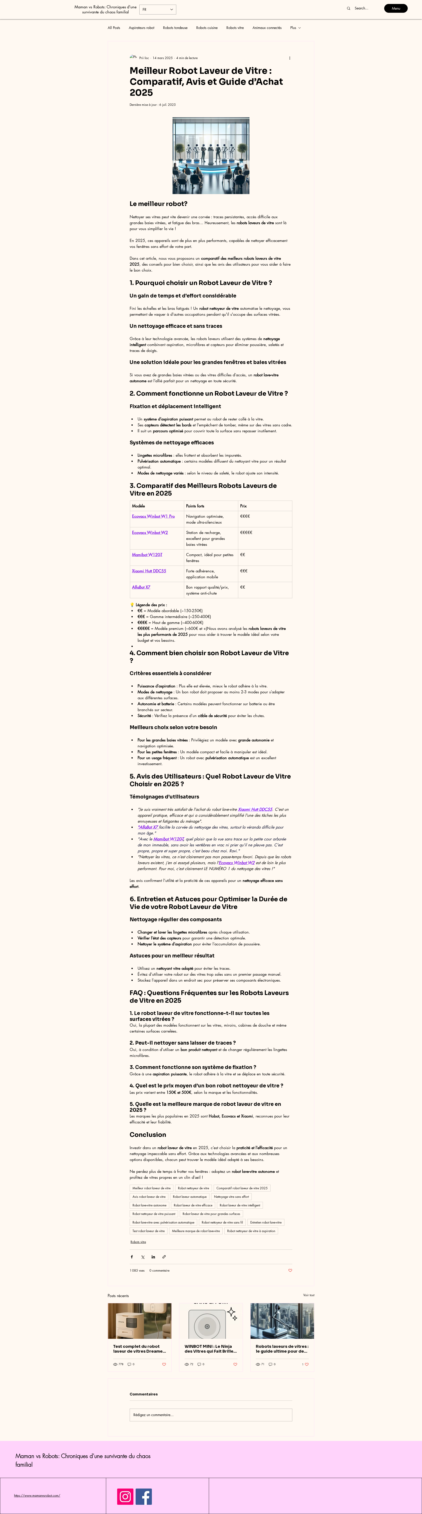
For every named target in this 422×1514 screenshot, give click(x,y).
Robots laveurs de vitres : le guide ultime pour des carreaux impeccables (282, 1349)
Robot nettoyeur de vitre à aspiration (251, 1231)
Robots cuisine (207, 27)
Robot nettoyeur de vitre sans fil (222, 1222)
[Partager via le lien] (164, 1257)
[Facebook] (144, 1497)
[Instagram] (125, 1497)
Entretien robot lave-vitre (266, 1222)
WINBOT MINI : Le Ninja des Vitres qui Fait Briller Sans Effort (210, 1349)
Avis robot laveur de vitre (149, 1197)
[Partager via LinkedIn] (153, 1257)
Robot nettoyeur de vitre (193, 1188)
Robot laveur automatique (190, 1197)
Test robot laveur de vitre (149, 1231)
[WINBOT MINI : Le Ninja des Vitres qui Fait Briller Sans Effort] (211, 1321)
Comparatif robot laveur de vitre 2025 (242, 1188)
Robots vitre (235, 27)
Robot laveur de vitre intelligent (240, 1205)
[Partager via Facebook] (132, 1257)
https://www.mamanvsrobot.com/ (37, 1495)
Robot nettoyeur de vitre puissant (154, 1214)
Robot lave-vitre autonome (149, 1205)
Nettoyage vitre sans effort (231, 1197)
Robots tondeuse (175, 27)
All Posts (114, 27)
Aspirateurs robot (141, 27)
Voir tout (308, 1295)
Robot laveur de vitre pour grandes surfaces (211, 1214)
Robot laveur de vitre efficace (193, 1205)
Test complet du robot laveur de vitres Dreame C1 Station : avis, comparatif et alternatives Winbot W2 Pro (138, 1349)
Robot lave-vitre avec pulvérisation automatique (163, 1222)
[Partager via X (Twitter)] (142, 1257)
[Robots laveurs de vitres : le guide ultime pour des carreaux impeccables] (282, 1321)
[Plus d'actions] (289, 58)
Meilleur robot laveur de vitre (152, 1188)
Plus (293, 27)
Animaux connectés (267, 27)
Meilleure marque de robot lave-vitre (196, 1231)
